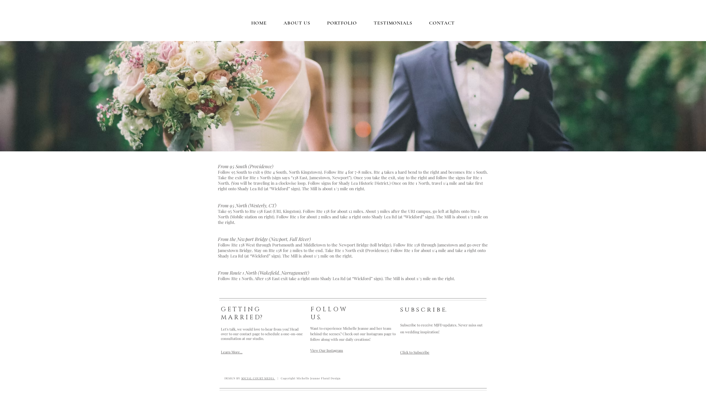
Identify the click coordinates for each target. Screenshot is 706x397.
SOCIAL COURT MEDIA (258, 378)
